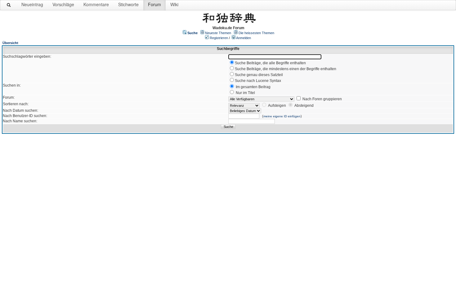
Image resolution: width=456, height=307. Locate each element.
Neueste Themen (218, 33)
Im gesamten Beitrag (253, 87)
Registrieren (219, 38)
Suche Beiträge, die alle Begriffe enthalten (270, 63)
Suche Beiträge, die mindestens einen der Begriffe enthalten (285, 69)
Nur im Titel (245, 93)
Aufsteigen (277, 105)
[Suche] (9, 6)
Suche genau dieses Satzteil (259, 75)
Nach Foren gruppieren (322, 99)
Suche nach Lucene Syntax (258, 81)
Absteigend (304, 105)
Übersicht (10, 43)
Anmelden (243, 38)
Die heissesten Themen (256, 33)
